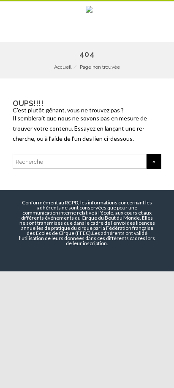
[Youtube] (77, 257)
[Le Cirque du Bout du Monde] (87, 10)
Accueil (62, 67)
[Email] (104, 257)
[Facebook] (64, 257)
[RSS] (118, 257)
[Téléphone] (53, 257)
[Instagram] (91, 257)
